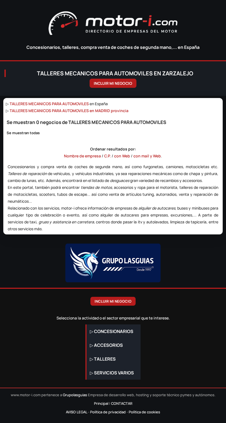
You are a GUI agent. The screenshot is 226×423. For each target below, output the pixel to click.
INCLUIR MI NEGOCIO (113, 83)
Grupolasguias (75, 394)
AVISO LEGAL (76, 411)
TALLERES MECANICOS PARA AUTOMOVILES (49, 103)
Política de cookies (144, 411)
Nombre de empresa (82, 155)
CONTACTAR (121, 403)
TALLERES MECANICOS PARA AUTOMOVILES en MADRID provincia (69, 110)
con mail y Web (147, 155)
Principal (101, 403)
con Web (122, 155)
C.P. (107, 155)
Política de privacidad (108, 411)
